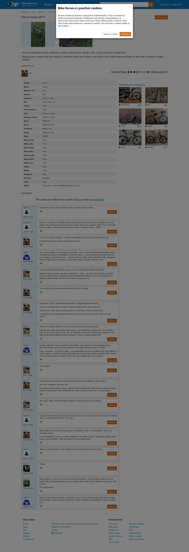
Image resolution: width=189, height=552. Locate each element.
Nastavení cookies (110, 34)
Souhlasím (125, 34)
